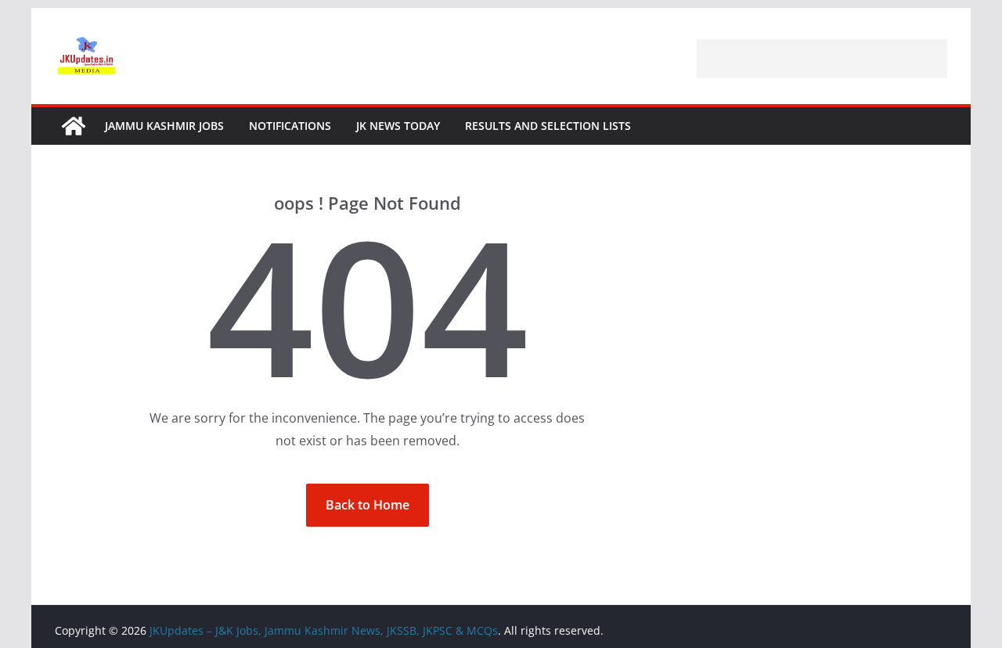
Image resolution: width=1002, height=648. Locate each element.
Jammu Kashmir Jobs (164, 125)
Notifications (290, 125)
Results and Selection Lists (548, 125)
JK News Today (398, 125)
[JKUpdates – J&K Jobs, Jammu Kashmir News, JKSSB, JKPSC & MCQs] (73, 126)
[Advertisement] (822, 58)
